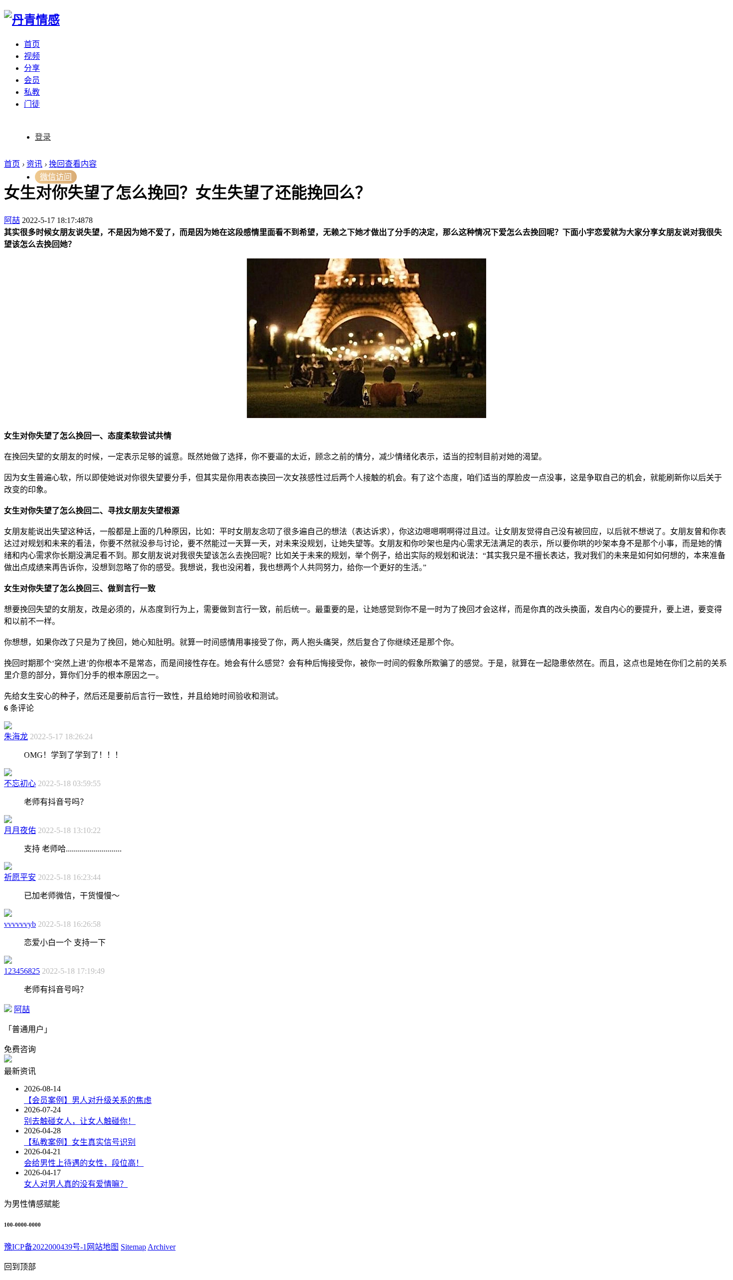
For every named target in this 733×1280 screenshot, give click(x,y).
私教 (32, 92)
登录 (43, 137)
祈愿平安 (20, 877)
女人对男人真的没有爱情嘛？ (76, 1184)
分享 (32, 68)
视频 (32, 56)
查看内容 (81, 164)
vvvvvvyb (20, 924)
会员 (32, 80)
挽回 (57, 164)
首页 (32, 44)
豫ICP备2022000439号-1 (45, 1247)
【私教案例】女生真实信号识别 (80, 1142)
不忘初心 (20, 783)
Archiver (162, 1247)
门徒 (32, 104)
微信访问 (56, 177)
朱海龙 (16, 736)
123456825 (22, 971)
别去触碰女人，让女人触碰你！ (80, 1121)
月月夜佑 (20, 830)
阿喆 (12, 220)
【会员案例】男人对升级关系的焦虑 (88, 1100)
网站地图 (103, 1247)
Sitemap (133, 1247)
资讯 (34, 164)
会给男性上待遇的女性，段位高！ (84, 1163)
